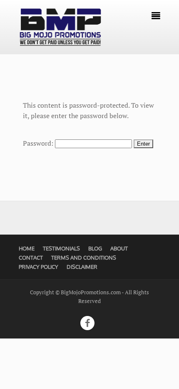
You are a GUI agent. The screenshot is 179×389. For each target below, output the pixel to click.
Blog (95, 248)
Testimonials (61, 248)
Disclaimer (82, 266)
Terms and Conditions (83, 257)
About (119, 248)
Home (27, 248)
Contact (31, 257)
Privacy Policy (38, 266)
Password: (39, 143)
